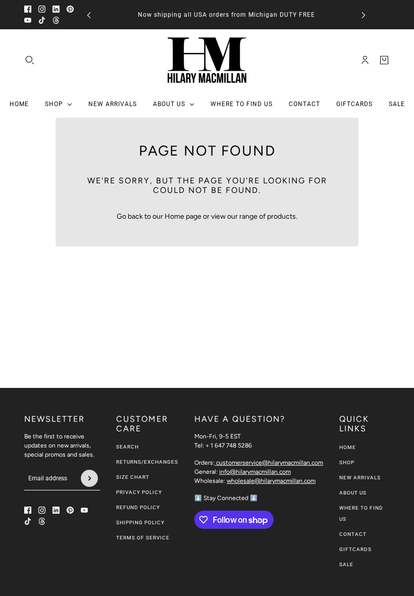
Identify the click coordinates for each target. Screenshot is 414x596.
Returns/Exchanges (147, 462)
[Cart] (384, 60)
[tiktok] (41, 20)
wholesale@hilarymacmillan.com (271, 480)
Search (127, 447)
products (281, 216)
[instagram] (41, 9)
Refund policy (138, 507)
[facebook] (27, 9)
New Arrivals (360, 477)
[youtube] (27, 20)
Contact (353, 534)
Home (347, 447)
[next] (363, 15)
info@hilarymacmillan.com (255, 471)
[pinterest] (70, 9)
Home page (183, 216)
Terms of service (143, 537)
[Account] (365, 60)
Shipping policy (140, 522)
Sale (346, 564)
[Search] (29, 60)
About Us (353, 492)
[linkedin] (56, 9)
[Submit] (89, 478)
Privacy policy (139, 492)
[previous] (89, 15)
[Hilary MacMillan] (207, 60)
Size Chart (132, 477)
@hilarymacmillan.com (269, 462)
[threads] (56, 20)
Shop (346, 462)
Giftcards (355, 549)
